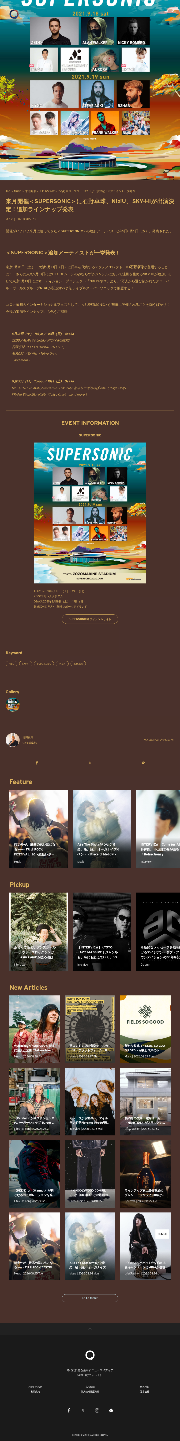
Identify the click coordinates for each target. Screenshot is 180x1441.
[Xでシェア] (90, 762)
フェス (62, 663)
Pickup (19, 885)
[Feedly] (111, 1410)
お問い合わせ (35, 1386)
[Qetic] (14, 14)
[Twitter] (83, 1410)
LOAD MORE (90, 1298)
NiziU (11, 663)
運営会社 (144, 1391)
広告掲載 (90, 1386)
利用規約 (35, 1391)
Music (17, 191)
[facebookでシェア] (37, 762)
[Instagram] (97, 1410)
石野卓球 (78, 663)
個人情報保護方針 (90, 1391)
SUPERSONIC (44, 663)
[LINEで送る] (143, 762)
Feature (20, 782)
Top (8, 191)
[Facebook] (69, 1410)
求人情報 (144, 1386)
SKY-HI (25, 663)
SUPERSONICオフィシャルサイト (90, 619)
